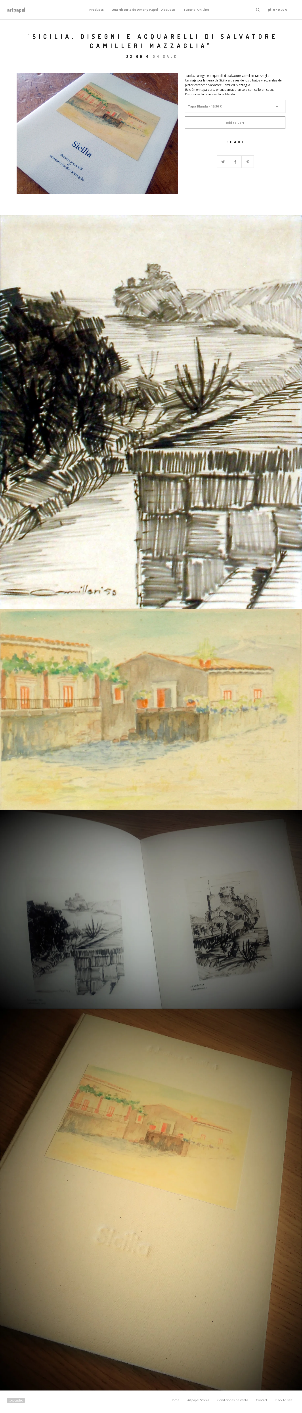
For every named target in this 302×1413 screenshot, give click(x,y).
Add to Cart (235, 123)
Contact (261, 1400)
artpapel (16, 9)
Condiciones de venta (232, 1400)
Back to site (283, 1400)
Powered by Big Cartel (16, 1400)
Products (96, 10)
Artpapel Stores (198, 1400)
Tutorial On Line (196, 10)
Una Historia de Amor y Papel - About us (144, 10)
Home (174, 1400)
